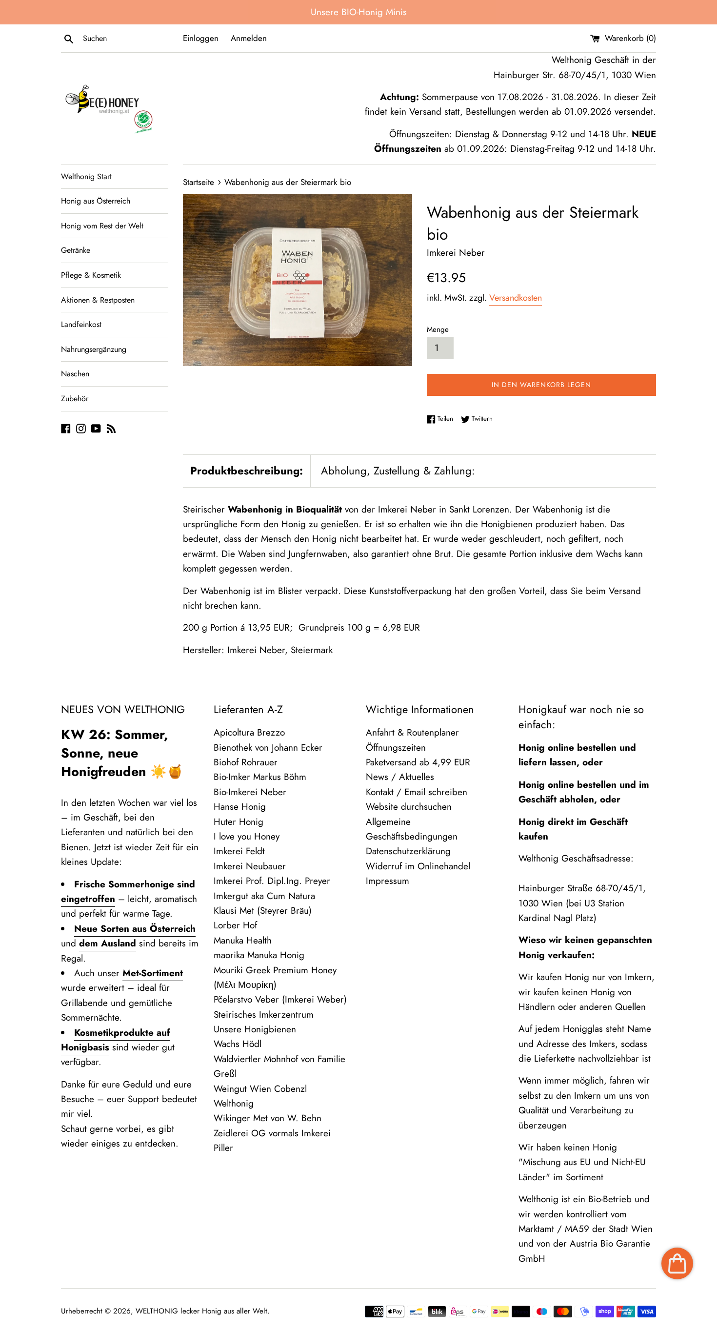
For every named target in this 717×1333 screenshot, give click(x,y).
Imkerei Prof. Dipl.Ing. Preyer (272, 880)
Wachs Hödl (237, 1043)
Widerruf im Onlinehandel (418, 866)
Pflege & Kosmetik (91, 275)
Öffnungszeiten (396, 747)
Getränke (75, 250)
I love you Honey (246, 836)
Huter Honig (238, 821)
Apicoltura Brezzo (249, 732)
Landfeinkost (81, 324)
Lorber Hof (235, 925)
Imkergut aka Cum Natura (264, 895)
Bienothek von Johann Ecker (268, 747)
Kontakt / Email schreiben (416, 792)
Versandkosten (515, 297)
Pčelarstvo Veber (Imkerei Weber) (280, 999)
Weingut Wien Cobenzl (260, 1088)
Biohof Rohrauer (246, 762)
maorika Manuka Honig (259, 955)
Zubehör (74, 398)
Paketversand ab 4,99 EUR (418, 762)
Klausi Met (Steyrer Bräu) (263, 910)
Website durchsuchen (409, 806)
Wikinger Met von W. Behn (267, 1118)
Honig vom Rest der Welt (102, 225)
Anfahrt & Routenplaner (412, 732)
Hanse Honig (240, 806)
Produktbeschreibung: (246, 470)
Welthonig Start (86, 176)
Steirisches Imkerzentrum (264, 1014)
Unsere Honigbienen (255, 1029)
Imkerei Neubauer (250, 866)
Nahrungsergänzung (93, 349)
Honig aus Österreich (95, 200)
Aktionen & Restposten (98, 300)
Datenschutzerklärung (408, 851)
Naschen (75, 373)
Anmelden (249, 38)
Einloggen (201, 38)
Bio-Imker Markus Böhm (260, 776)
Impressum (387, 880)
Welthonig (234, 1103)
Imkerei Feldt (239, 851)
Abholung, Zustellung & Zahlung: (398, 470)
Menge (438, 329)
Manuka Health (243, 940)
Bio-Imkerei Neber (250, 792)
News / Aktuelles (400, 776)
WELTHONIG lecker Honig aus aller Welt (201, 1311)
